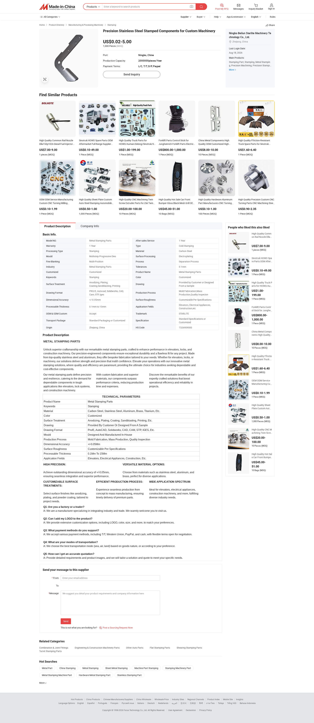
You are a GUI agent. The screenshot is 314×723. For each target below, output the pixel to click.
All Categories (51, 16)
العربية (174, 703)
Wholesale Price (162, 699)
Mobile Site (228, 699)
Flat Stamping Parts (160, 647)
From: (55, 577)
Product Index (213, 699)
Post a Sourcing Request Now (116, 627)
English (80, 703)
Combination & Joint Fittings (53, 647)
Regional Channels (195, 699)
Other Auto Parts (134, 647)
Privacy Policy (205, 710)
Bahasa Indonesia (248, 703)
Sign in (271, 8)
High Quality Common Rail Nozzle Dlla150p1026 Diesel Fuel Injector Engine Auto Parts (262, 235)
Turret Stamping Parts (50, 651)
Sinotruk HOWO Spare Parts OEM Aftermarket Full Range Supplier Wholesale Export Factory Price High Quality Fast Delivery (262, 260)
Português (102, 703)
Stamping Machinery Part (178, 668)
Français (114, 703)
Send (65, 621)
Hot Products (77, 699)
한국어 (183, 703)
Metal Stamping (90, 668)
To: (57, 585)
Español (91, 703)
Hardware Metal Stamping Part (94, 675)
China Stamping (67, 668)
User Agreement (175, 710)
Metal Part (47, 668)
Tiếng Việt (231, 703)
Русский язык (128, 703)
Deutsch (151, 703)
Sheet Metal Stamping (116, 668)
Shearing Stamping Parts (189, 647)
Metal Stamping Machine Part (57, 675)
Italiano (140, 703)
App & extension (235, 16)
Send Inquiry (131, 74)
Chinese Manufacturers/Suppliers (118, 699)
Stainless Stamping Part (129, 675)
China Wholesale (143, 699)
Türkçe (221, 703)
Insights (239, 699)
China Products (93, 699)
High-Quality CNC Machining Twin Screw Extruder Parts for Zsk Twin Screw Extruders (262, 431)
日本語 (193, 703)
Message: (53, 593)
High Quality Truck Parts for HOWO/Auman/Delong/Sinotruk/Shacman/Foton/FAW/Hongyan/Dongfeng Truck (262, 284)
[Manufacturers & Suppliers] (57, 6)
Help (216, 16)
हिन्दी (201, 703)
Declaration (191, 710)
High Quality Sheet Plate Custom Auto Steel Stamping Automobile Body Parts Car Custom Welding (261, 406)
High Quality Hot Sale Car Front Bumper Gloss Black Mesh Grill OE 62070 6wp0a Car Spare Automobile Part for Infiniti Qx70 (262, 455)
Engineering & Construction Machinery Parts (97, 647)
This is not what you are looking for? (79, 627)
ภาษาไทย (210, 703)
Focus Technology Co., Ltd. (136, 710)
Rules (272, 16)
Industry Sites (178, 699)
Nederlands (163, 703)
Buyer (200, 16)
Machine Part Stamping (146, 668)
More (231, 69)
